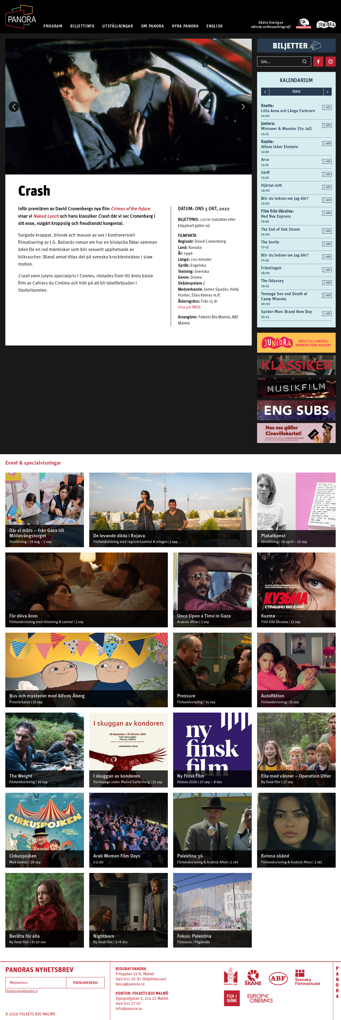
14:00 (265, 190)
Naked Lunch (46, 216)
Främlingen (271, 267)
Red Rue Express (276, 216)
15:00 (265, 203)
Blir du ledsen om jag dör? (284, 198)
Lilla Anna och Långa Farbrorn (288, 110)
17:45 (265, 260)
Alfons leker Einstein (279, 146)
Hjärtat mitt (271, 185)
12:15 (265, 134)
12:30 (265, 152)
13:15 (265, 165)
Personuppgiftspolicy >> (21, 991)
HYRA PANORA (185, 25)
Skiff (265, 172)
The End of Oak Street (280, 229)
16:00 (265, 234)
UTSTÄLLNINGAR (117, 25)
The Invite (270, 241)
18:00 (265, 273)
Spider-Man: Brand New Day (286, 311)
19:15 (265, 286)
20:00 (265, 304)
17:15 (265, 247)
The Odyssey (272, 280)
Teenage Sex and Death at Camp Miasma (284, 296)
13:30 (265, 178)
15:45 (265, 221)
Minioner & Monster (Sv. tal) (286, 128)
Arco (265, 159)
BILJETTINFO (82, 25)
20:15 (265, 317)
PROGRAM (52, 25)
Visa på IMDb (189, 308)
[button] (14, 106)
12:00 (265, 116)
